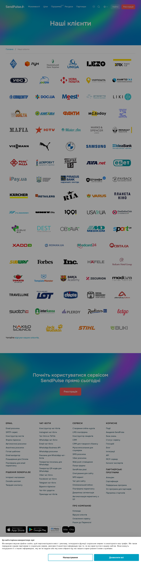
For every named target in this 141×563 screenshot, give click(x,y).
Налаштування (70, 557)
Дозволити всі (116, 557)
